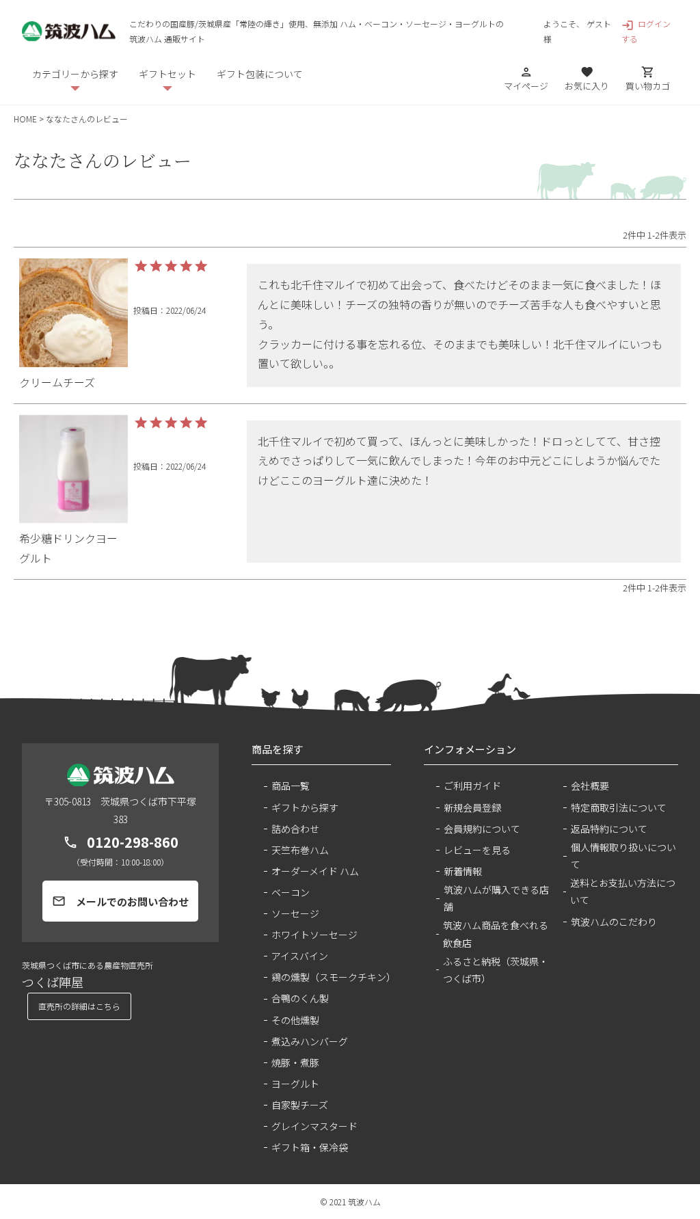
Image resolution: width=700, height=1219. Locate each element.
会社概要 (590, 785)
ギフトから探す (304, 807)
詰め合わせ (295, 828)
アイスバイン (299, 956)
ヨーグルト (295, 1083)
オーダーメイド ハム (315, 871)
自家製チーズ (299, 1105)
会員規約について (482, 828)
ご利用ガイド (472, 785)
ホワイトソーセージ (314, 934)
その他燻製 (295, 1020)
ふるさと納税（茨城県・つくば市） (495, 969)
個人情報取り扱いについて (623, 855)
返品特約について (609, 828)
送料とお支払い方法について (622, 891)
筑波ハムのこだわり (614, 921)
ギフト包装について (260, 74)
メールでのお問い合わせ (120, 901)
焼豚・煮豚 (295, 1062)
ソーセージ (295, 913)
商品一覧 (290, 785)
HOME (25, 118)
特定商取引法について (619, 807)
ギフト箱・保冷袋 (309, 1147)
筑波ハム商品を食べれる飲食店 (495, 933)
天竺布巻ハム (300, 850)
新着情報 (463, 871)
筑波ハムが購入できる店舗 (496, 898)
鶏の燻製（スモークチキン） (331, 977)
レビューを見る (477, 850)
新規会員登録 (472, 807)
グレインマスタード (314, 1126)
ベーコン (290, 892)
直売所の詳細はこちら (79, 1006)
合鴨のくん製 (300, 998)
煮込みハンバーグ (309, 1041)
